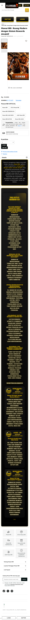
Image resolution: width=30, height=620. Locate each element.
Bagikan (5, 153)
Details (4, 157)
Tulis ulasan (18, 100)
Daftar (27, 5)
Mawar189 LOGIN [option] (19, 119)
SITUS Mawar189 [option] (15, 107)
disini (19, 125)
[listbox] (15, 113)
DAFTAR (8, 19)
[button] (8, 62)
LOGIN (22, 19)
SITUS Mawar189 (21, 534)
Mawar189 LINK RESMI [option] (8, 115)
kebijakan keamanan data (16, 584)
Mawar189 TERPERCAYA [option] (8, 111)
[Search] (27, 10)
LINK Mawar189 (8, 554)
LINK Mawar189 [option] (21, 115)
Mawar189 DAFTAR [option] (7, 119)
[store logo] (11, 5)
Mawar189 (17, 164)
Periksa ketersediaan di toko (10, 151)
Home (3, 24)
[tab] (15, 157)
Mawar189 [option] (4, 107)
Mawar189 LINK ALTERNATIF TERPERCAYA (21, 554)
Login (19, 5)
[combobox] (15, 9)
